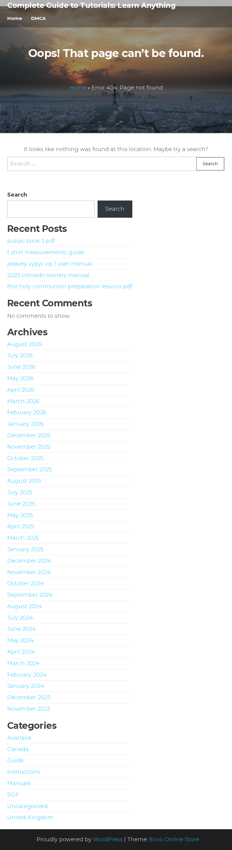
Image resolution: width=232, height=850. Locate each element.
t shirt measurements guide (45, 252)
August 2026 (24, 344)
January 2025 (25, 549)
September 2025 (29, 469)
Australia (19, 738)
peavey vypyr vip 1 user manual (49, 264)
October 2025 (25, 458)
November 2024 (29, 572)
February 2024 (27, 674)
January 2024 (25, 686)
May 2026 (20, 378)
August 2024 (24, 606)
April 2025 (20, 526)
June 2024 (21, 629)
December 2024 (29, 561)
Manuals (19, 783)
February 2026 (26, 412)
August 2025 (24, 481)
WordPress (108, 839)
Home (14, 18)
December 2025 (28, 435)
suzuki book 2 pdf (31, 241)
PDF (13, 795)
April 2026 (20, 390)
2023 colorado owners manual (48, 275)
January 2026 (25, 424)
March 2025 (23, 538)
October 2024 (25, 583)
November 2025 (28, 447)
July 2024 (20, 618)
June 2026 (21, 367)
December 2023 (28, 697)
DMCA (38, 18)
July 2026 (20, 355)
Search (17, 194)
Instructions (23, 772)
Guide (15, 760)
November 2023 (28, 709)
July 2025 (19, 492)
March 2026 (23, 401)
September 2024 (30, 595)
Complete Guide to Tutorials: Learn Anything (91, 5)
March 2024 (23, 663)
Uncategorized (27, 806)
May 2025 (20, 515)
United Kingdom (30, 817)
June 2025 (21, 504)
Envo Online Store (174, 839)
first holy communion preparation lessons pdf (69, 286)
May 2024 (20, 640)
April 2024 (21, 652)
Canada (18, 749)
